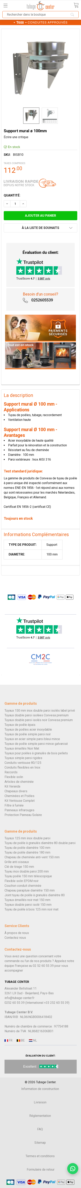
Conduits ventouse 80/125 (23, 763)
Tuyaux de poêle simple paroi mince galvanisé (36, 744)
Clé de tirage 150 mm (19, 867)
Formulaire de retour (40, 1169)
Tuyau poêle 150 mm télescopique (28, 876)
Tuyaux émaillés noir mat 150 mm (27, 900)
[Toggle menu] (5, 5)
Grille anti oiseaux (17, 862)
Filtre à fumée (14, 805)
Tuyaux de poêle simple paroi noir (28, 734)
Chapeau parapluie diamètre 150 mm (30, 890)
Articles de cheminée (19, 782)
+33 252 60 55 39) (56, 1003)
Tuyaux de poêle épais (20, 725)
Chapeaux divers (16, 791)
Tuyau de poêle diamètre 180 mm (27, 852)
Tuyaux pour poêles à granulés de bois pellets (36, 753)
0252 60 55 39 (15, 1003)
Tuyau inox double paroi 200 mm (27, 871)
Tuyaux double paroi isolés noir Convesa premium (39, 720)
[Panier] (76, 5)
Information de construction (40, 1089)
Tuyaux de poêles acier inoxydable (28, 729)
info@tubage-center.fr (19, 998)
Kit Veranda (12, 786)
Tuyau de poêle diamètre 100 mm (27, 848)
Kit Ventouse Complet (20, 801)
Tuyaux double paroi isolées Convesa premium (37, 715)
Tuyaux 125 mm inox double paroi (27, 838)
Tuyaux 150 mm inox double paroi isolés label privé (40, 710)
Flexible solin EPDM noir (22, 881)
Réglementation (40, 1116)
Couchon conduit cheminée (23, 886)
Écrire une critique (16, 137)
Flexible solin (14, 777)
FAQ (40, 1129)
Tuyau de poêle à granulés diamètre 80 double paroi (40, 843)
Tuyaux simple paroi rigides (23, 758)
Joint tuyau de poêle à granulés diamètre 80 (35, 895)
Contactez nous (15, 938)
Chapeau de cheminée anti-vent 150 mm (32, 857)
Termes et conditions (40, 1156)
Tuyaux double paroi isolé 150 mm (28, 905)
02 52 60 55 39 (43, 966)
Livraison (40, 1102)
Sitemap (40, 1143)
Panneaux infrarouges (19, 810)
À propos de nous (17, 933)
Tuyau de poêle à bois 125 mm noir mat (31, 909)
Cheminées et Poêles (19, 796)
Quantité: (12, 195)
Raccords (11, 772)
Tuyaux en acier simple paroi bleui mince (32, 739)
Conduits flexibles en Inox (22, 767)
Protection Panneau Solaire (23, 815)
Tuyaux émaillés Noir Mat (22, 748)
